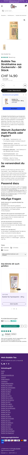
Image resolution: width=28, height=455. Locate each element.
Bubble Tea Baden (6, 424)
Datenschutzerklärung (7, 375)
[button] (25, 6)
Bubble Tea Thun (6, 412)
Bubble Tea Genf (5, 402)
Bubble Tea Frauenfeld (7, 418)
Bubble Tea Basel (6, 391)
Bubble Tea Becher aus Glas (16, 190)
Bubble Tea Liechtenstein (8, 387)
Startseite (3, 15)
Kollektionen (11, 15)
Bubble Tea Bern (5, 393)
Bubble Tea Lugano (6, 404)
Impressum (4, 381)
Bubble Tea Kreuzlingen (7, 431)
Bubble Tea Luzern (6, 396)
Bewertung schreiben (10, 326)
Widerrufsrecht (5, 379)
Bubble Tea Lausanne (7, 406)
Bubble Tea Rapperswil (7, 433)
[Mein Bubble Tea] (13, 6)
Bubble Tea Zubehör (6, 195)
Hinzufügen (14, 108)
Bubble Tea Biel (5, 414)
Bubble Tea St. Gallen (7, 398)
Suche (3, 371)
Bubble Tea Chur (5, 420)
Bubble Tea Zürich (6, 389)
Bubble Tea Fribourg (7, 429)
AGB (2, 373)
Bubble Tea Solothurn (7, 422)
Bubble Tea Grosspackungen (9, 193)
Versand (3, 377)
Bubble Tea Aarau (6, 416)
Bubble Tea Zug (5, 410)
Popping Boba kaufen (7, 383)
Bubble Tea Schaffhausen (8, 408)
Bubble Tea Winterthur (7, 400)
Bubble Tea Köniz (6, 427)
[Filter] (21, 326)
